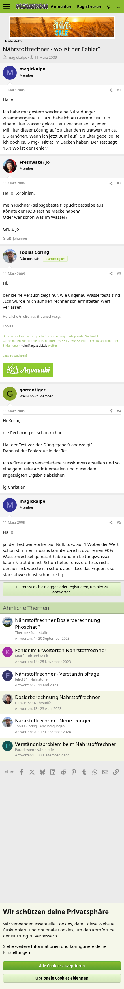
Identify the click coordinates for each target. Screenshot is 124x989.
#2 (119, 183)
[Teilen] (111, 90)
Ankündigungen (52, 726)
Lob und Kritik (37, 655)
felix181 (21, 679)
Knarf (19, 655)
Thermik (21, 632)
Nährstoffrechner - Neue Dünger (53, 720)
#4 (119, 411)
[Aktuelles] (108, 6)
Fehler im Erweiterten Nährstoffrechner (60, 650)
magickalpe (17, 57)
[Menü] (6, 6)
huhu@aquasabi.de (34, 346)
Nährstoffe (39, 632)
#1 (119, 89)
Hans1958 (23, 702)
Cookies (64, 924)
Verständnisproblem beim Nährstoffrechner (65, 744)
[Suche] (118, 6)
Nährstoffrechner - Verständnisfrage (57, 673)
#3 (119, 273)
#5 (119, 522)
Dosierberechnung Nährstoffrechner (57, 697)
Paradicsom (24, 749)
